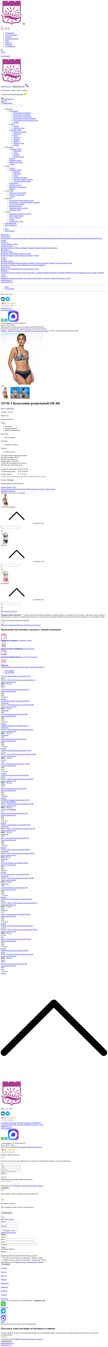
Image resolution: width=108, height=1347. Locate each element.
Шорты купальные (16, 162)
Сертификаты (10, 46)
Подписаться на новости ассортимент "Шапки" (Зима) (23, 1258)
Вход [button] (7, 229)
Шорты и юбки (19, 128)
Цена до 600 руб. (15, 217)
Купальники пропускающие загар (26, 120)
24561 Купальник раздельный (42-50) (20, 804)
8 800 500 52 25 (6, 86)
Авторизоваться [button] (7, 1213)
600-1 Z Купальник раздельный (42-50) (21, 828)
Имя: (3, 1239)
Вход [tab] (2, 1219)
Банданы (17, 172)
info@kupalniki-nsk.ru (8, 310)
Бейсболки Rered (15, 206)
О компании (5, 1123)
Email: (3, 1242)
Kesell (3, 777)
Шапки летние (19, 143)
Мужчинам (5, 250)
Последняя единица (16, 216)
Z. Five (3, 752)
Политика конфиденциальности (30, 1147)
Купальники (13, 111)
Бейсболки (17, 134)
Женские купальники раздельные (29, 625)
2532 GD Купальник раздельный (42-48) (21, 754)
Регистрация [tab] (9, 1219)
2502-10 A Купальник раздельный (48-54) (22, 903)
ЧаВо (7, 40)
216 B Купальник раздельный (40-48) (20, 705)
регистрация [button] (5, 56)
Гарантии (27, 1123)
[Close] (2, 622)
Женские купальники (8, 625)
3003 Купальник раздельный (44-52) (20, 729)
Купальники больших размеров (25, 118)
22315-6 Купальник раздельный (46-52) (21, 680)
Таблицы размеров (12, 39)
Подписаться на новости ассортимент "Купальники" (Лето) (24, 1260)
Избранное (7, 103)
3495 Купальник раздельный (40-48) (20, 779)
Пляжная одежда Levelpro (18, 208)
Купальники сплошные (22, 115)
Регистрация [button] (9, 231)
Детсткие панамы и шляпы (23, 179)
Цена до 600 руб (11, 225)
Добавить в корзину (8, 491)
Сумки (11, 197)
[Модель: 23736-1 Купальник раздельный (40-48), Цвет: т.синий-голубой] (15, 398)
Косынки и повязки (21, 177)
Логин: (4, 1237)
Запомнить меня (9, 1231)
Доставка (8, 37)
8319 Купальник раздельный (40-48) (20, 954)
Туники (16, 126)
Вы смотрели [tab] (10, 672)
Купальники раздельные (22, 113)
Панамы (16, 139)
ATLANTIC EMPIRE (8, 802)
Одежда (12, 124)
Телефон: (5, 1244)
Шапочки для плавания (17, 187)
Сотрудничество (11, 35)
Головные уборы (15, 130)
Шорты (12, 189)
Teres (2, 901)
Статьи (40, 1125)
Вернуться (4, 416)
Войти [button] (3, 52)
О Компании (9, 33)
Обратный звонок (18, 86)
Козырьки (17, 137)
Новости (8, 42)
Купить (3, 699)
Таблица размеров (23, 1125)
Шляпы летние (19, 157)
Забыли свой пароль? (8, 1232)
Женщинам (5, 234)
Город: (4, 1247)
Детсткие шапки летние (22, 181)
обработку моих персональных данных (28, 1186)
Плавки (16, 122)
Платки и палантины (16, 195)
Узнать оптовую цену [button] (8, 487)
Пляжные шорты (15, 160)
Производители (10, 223)
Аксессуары (5, 267)
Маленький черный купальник (20, 214)
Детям (3, 257)
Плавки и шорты (15, 185)
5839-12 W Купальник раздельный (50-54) (22, 929)
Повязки (17, 141)
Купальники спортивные (23, 116)
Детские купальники (16, 204)
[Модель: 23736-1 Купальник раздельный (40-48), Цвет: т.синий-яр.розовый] (5, 398)
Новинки (4, 271)
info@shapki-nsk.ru (7, 1343)
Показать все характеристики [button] (11, 465)
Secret (3, 678)
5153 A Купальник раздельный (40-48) (21, 853)
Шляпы (16, 145)
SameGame (10, 408)
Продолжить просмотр (9, 611)
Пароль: (4, 1251)
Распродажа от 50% (16, 221)
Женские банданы (20, 132)
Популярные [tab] (9, 671)
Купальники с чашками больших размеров (24, 202)
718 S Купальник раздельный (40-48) (20, 878)
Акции (11, 219)
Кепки (16, 136)
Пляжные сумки (15, 210)
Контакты (8, 44)
